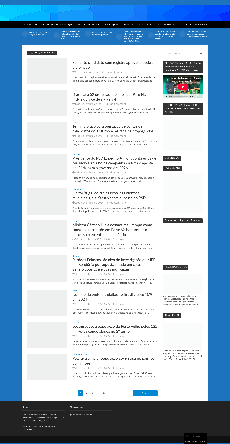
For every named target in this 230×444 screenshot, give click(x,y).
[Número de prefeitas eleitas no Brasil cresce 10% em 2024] (47, 303)
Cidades (79, 24)
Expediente (129, 24)
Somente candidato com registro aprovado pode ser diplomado (114, 65)
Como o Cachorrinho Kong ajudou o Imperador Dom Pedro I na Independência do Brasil (39, 35)
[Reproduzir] (166, 96)
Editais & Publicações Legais (59, 24)
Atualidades (77, 155)
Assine (140, 24)
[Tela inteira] (199, 96)
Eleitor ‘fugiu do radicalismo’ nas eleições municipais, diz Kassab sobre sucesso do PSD (109, 195)
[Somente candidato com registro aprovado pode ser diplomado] (47, 70)
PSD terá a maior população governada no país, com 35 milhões (114, 361)
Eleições (76, 323)
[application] (183, 86)
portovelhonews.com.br (81, 414)
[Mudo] (195, 96)
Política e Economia (81, 355)
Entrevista (76, 189)
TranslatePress (200, 441)
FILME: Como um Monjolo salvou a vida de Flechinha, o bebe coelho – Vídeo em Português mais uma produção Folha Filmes (102, 36)
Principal (27, 24)
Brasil (74, 59)
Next (144, 393)
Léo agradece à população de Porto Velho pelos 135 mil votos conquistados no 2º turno (114, 329)
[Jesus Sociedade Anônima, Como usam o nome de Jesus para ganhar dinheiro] (151, 34)
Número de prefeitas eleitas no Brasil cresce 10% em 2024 (112, 297)
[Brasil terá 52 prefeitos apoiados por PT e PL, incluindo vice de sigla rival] (47, 102)
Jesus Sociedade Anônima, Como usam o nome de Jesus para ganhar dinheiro (165, 34)
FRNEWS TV (169, 24)
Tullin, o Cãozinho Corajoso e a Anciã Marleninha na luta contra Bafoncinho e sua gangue (134, 35)
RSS (159, 24)
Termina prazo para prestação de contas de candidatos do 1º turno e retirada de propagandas (112, 129)
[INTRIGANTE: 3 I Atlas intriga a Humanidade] (182, 34)
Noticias (38, 24)
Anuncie (150, 24)
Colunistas (92, 24)
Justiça (75, 221)
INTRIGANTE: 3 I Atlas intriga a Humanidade (195, 34)
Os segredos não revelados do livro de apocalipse (71, 34)
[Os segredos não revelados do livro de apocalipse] (56, 34)
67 (104, 393)
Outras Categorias (111, 24)
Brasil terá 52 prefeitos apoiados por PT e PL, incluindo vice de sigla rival (109, 97)
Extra (74, 123)
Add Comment (119, 72)
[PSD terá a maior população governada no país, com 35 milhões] (47, 366)
